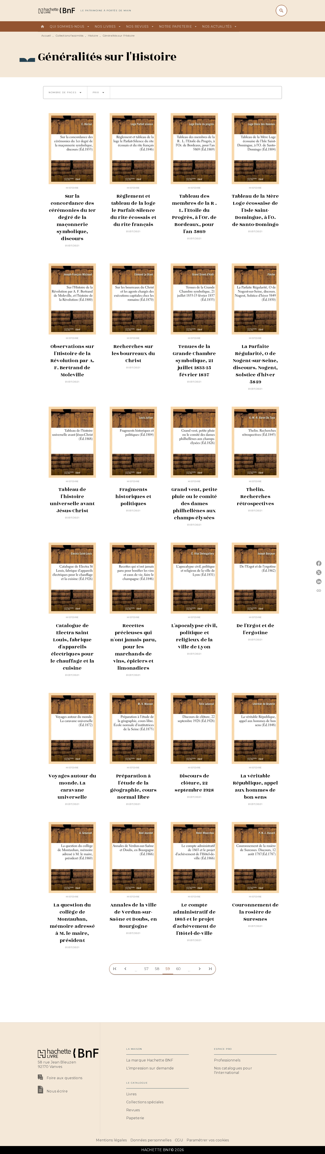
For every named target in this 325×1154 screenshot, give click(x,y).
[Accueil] (56, 10)
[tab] (42, 26)
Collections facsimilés (69, 35)
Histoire (93, 35)
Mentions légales (111, 1140)
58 (157, 969)
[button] (65, 92)
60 (178, 969)
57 (146, 969)
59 (168, 969)
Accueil (46, 35)
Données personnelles (150, 1140)
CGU (179, 1140)
